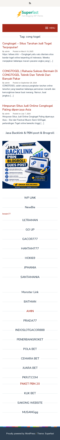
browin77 (6, 213)
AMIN (30, 311)
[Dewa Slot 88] (30, 13)
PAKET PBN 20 (30, 384)
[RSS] (30, 3)
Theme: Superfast (45, 433)
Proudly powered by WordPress (20, 433)
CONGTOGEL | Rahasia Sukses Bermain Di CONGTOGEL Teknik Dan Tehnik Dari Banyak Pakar (30, 75)
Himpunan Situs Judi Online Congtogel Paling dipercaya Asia (27, 107)
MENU (52, 28)
